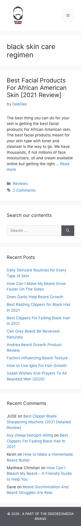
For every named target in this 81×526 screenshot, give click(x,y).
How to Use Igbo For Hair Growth (37, 365)
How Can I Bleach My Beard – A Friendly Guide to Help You (39, 474)
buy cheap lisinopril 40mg (30, 435)
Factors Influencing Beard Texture (37, 358)
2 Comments (24, 190)
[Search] (67, 230)
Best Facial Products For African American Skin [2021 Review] (37, 88)
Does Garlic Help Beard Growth (35, 297)
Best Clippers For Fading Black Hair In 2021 (37, 441)
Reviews (20, 183)
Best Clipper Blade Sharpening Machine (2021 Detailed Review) (39, 422)
